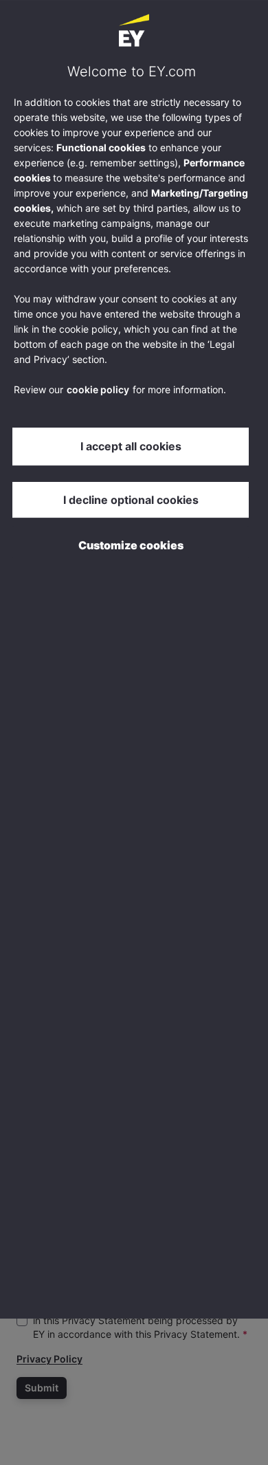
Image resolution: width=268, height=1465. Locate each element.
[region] (134, 659)
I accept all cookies (130, 446)
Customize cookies (130, 545)
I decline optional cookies (131, 500)
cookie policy (98, 389)
